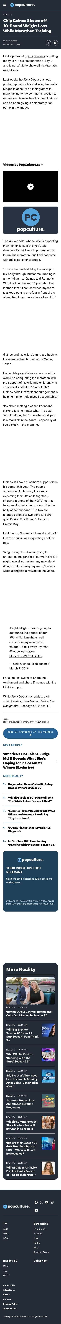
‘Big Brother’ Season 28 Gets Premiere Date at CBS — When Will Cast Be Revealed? (21, 1148)
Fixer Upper (22, 722)
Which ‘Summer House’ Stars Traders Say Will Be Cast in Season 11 (21, 1125)
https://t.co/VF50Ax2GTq (25, 656)
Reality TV (10, 1260)
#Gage (14, 646)
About (6, 1294)
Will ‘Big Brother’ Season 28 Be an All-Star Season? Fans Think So (22, 1035)
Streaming (41, 1223)
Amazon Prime (41, 1252)
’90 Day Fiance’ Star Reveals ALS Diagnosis (29, 829)
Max (36, 1238)
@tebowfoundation (22, 651)
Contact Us (9, 1285)
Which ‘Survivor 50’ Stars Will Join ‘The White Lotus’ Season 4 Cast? (30, 799)
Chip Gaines (36, 56)
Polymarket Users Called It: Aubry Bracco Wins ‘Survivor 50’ (30, 785)
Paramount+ (40, 1228)
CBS (5, 1238)
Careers (7, 1299)
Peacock (38, 1233)
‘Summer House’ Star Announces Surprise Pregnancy (20, 1103)
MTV (5, 1265)
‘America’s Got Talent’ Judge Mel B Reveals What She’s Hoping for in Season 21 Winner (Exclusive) (26, 760)
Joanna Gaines (41, 722)
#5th (12, 637)
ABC (5, 1228)
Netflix (37, 1242)
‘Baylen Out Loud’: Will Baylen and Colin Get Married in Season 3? (29, 1013)
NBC (5, 1233)
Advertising (9, 1289)
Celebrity (40, 1260)
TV (5, 1223)
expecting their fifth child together (25, 496)
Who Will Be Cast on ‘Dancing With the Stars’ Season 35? (19, 1057)
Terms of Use (17, 903)
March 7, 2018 (19, 668)
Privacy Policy (48, 903)
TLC (5, 1270)
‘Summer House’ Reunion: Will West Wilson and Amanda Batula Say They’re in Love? (31, 814)
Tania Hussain (11, 41)
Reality (7, 14)
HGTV (31, 722)
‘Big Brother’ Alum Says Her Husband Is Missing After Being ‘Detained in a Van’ (22, 1081)
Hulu (36, 1247)
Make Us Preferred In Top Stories (30, 731)
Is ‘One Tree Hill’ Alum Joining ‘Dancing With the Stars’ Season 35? (32, 842)
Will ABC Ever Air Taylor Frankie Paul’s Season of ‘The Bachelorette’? (21, 1171)
